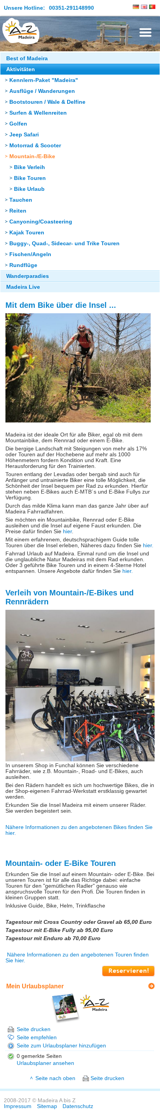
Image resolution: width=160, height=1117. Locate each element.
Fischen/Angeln (30, 254)
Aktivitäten (20, 69)
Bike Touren (30, 178)
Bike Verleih (29, 167)
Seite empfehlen (37, 1037)
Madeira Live (23, 287)
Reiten (17, 211)
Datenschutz (78, 1106)
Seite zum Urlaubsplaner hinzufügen (61, 1046)
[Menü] (145, 32)
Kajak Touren (26, 233)
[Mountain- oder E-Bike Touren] (128, 974)
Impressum (17, 1106)
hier (67, 531)
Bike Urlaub (29, 189)
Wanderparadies (27, 276)
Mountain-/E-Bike (32, 156)
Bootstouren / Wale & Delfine (47, 102)
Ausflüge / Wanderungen (42, 91)
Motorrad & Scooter (35, 145)
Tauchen (20, 200)
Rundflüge (23, 265)
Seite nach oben (55, 1078)
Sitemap (47, 1106)
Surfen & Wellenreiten (38, 113)
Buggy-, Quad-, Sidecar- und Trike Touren (64, 243)
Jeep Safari (24, 135)
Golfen (18, 124)
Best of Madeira (27, 58)
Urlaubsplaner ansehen (45, 1063)
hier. (147, 545)
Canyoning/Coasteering (40, 222)
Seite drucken (33, 1029)
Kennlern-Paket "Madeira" (43, 80)
